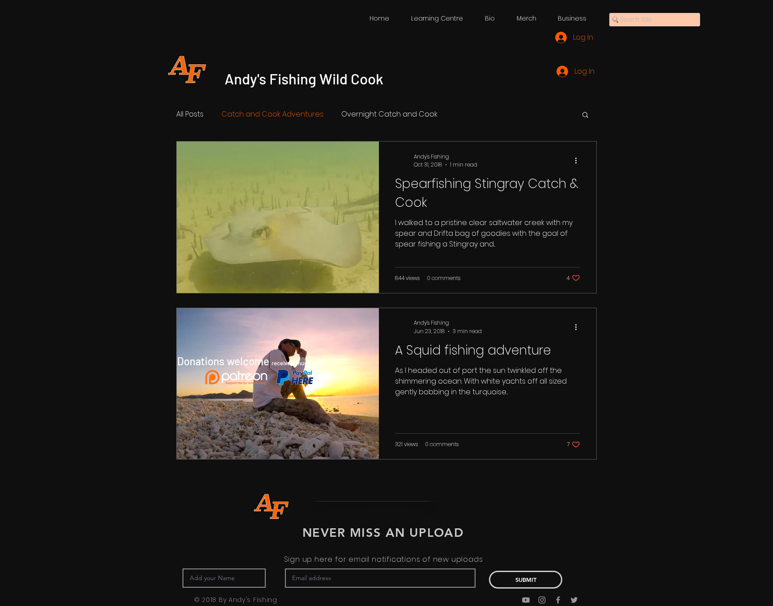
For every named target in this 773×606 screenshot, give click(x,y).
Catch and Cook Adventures (272, 114)
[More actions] (578, 160)
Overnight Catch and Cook (389, 114)
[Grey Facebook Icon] (558, 600)
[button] (585, 115)
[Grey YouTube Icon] (526, 600)
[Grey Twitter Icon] (574, 600)
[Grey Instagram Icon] (542, 600)
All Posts (190, 114)
